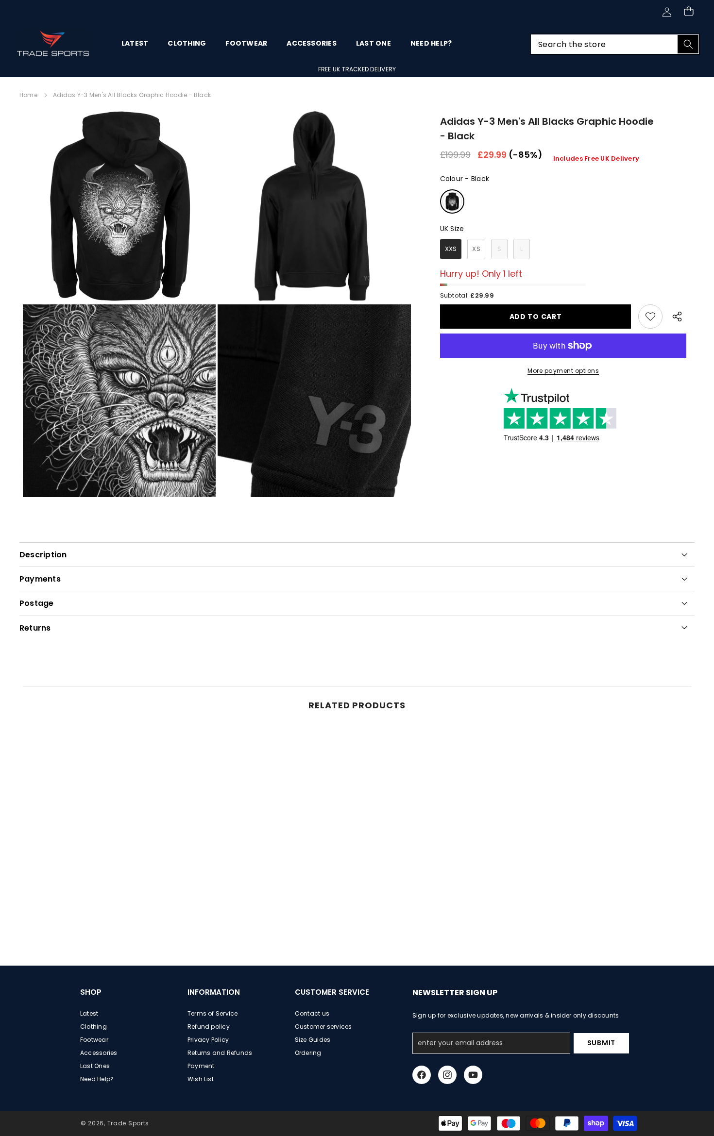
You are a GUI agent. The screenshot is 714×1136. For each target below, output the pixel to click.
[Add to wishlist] (650, 316)
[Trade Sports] (53, 44)
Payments (40, 579)
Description (43, 554)
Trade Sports (128, 1123)
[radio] (452, 201)
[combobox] (615, 44)
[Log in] (667, 12)
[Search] (688, 44)
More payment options (563, 371)
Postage (36, 603)
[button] (688, 11)
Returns (35, 628)
